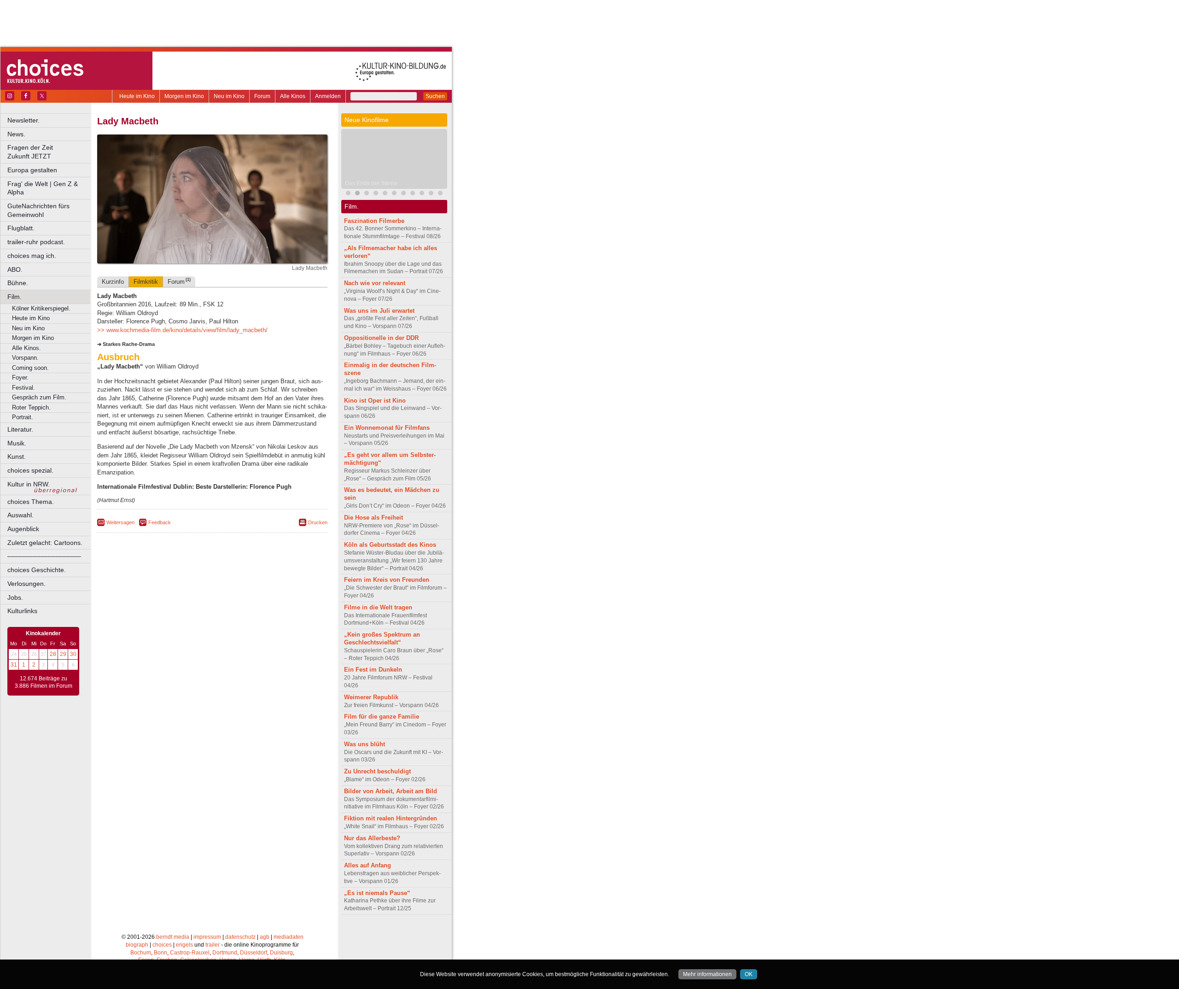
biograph (137, 945)
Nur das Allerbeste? (372, 838)
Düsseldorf (253, 952)
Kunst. (16, 456)
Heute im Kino (137, 96)
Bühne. (17, 283)
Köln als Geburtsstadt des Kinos (390, 544)
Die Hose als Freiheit (373, 517)
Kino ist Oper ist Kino (375, 400)
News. (16, 134)
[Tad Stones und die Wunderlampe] (375, 194)
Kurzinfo (113, 281)
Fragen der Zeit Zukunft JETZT (49, 152)
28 (53, 654)
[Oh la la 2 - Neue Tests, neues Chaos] (366, 194)
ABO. (15, 269)
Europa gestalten (32, 170)
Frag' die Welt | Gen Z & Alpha (42, 188)
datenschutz (240, 937)
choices (162, 945)
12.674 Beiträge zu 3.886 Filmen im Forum (43, 682)
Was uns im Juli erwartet (379, 310)
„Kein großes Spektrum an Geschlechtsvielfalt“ (382, 638)
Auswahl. (20, 515)
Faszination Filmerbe (374, 220)
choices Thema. (30, 501)
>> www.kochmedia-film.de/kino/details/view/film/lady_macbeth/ (182, 330)
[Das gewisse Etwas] (394, 194)
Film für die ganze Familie (381, 716)
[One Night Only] (348, 194)
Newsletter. (23, 120)
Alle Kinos (292, 96)
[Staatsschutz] (403, 194)
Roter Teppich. (31, 407)
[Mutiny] (385, 194)
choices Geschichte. (36, 570)
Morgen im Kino (184, 96)
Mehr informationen (707, 974)
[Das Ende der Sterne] (357, 194)
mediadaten (289, 937)
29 (63, 654)
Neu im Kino (229, 96)
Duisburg (281, 952)
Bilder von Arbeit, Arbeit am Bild (390, 791)
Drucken (317, 522)
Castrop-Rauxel (190, 952)
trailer (212, 945)
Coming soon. (30, 367)
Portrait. (22, 417)
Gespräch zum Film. (39, 397)
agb (264, 937)
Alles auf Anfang (367, 865)
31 (14, 664)
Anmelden (328, 96)
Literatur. (20, 429)
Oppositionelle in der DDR (381, 337)
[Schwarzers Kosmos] (440, 194)
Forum (262, 96)
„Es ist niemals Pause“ (377, 893)
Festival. (23, 387)
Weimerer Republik (371, 697)
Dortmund (224, 952)
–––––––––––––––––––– (44, 556)
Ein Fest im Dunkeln (373, 669)
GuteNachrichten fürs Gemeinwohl (38, 210)
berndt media (172, 937)
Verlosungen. (26, 583)
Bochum (140, 952)
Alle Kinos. (26, 348)
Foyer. (20, 377)
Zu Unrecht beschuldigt (377, 771)
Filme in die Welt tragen (378, 607)
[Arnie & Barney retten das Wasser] (412, 194)
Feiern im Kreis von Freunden (386, 579)
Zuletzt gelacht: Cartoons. (44, 542)
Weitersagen (120, 522)
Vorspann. (25, 357)
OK (749, 974)
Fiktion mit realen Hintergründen (390, 818)
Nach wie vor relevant (374, 283)
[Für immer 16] (431, 194)
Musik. (16, 443)
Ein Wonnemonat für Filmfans (387, 427)
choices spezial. (30, 470)
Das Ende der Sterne (371, 183)
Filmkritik (146, 281)
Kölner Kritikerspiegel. (41, 308)
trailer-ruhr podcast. (36, 242)
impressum (207, 937)
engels (184, 945)
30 (73, 654)
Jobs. (15, 597)
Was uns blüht (364, 744)
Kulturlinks (22, 610)
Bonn (160, 952)
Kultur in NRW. (28, 484)
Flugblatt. (21, 228)
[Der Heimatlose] (421, 194)
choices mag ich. (31, 255)
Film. (14, 296)
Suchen (435, 96)
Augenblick (23, 529)
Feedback (159, 522)
